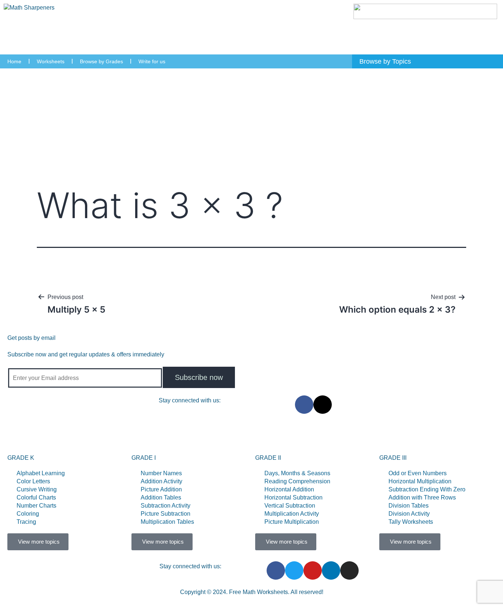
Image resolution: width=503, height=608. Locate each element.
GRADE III (393, 458)
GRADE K (20, 458)
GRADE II (268, 458)
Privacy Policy (364, 437)
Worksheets (50, 61)
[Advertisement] (251, 123)
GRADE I (143, 458)
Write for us (151, 61)
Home (14, 61)
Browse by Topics (174, 437)
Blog (325, 437)
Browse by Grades (101, 61)
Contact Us (289, 437)
